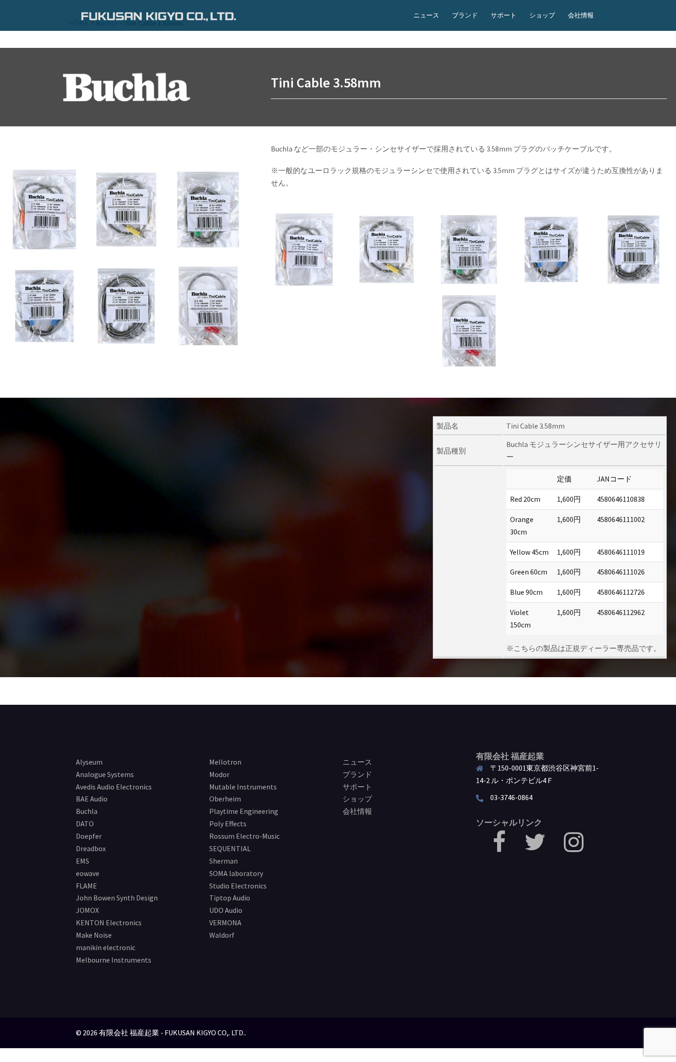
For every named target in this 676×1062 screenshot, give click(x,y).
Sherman (223, 860)
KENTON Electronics (109, 922)
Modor (219, 774)
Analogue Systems (105, 774)
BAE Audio (92, 798)
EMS (82, 860)
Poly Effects (227, 823)
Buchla (86, 811)
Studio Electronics (238, 885)
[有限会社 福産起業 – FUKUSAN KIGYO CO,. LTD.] (158, 15)
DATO (85, 823)
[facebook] (499, 847)
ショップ (542, 15)
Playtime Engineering (243, 811)
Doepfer (89, 836)
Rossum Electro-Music (244, 836)
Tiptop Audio (229, 897)
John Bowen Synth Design (117, 897)
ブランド (465, 15)
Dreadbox (91, 848)
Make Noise (94, 935)
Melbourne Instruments (113, 959)
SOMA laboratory (236, 873)
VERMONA (225, 922)
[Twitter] (534, 847)
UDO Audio (225, 910)
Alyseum (89, 761)
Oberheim (225, 798)
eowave (87, 873)
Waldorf (222, 935)
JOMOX (87, 910)
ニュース (426, 15)
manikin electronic (105, 947)
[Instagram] (574, 847)
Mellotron (225, 761)
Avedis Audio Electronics (114, 786)
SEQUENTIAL (230, 848)
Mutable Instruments (243, 786)
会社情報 (581, 15)
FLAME (86, 885)
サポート (503, 15)
